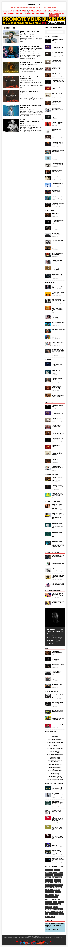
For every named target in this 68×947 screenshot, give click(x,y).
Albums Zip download (55, 780)
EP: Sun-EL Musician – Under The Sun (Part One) (58, 74)
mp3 (47, 914)
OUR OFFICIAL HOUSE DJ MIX (52, 501)
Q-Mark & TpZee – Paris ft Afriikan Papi (58, 293)
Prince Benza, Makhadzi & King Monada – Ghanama (58, 323)
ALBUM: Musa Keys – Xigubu (56, 87)
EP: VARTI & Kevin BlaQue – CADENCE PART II (58, 254)
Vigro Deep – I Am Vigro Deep (57, 286)
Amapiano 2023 (57, 879)
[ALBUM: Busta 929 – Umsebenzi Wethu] (48, 192)
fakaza (57, 894)
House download (55, 773)
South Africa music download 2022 (55, 754)
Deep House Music (50, 892)
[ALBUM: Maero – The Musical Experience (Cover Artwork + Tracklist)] (48, 396)
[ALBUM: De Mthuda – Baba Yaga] (48, 186)
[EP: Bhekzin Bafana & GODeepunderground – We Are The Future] (48, 269)
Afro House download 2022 (55, 767)
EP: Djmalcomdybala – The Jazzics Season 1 (58, 221)
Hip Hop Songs (57, 904)
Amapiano (59, 877)
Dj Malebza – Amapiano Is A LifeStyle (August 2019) (58, 584)
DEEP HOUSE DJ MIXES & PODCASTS (54, 784)
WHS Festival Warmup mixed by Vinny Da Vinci (57, 787)
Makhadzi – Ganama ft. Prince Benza (57, 316)
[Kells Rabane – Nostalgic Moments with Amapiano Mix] (48, 861)
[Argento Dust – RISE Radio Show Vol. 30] (48, 846)
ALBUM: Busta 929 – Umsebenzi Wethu (56, 191)
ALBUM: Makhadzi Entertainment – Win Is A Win (57, 109)
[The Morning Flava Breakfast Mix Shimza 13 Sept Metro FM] (48, 796)
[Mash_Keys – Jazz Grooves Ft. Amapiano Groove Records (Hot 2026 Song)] (48, 55)
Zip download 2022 (55, 752)
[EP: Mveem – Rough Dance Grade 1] (48, 242)
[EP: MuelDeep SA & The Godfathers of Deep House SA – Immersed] (48, 277)
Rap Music (55, 914)
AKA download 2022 (55, 749)
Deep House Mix (56, 889)
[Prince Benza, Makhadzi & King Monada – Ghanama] (48, 325)
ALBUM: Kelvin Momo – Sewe (57, 157)
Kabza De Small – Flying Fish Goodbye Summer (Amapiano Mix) (57, 704)
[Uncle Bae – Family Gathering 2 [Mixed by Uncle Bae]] (48, 853)
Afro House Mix (49, 875)
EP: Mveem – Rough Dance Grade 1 (58, 241)
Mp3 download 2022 (55, 751)
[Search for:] (55, 32)
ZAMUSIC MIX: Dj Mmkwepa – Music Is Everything (58, 601)
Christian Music (58, 884)
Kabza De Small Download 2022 (55, 739)
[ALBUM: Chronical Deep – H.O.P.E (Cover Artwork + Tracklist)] (48, 365)
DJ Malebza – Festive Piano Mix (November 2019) (58, 556)
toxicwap (61, 914)
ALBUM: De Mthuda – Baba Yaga (58, 184)
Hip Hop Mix (61, 901)
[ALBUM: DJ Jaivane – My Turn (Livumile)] (48, 199)
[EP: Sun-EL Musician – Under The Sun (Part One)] (48, 76)
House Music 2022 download (55, 777)
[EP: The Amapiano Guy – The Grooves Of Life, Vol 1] (48, 48)
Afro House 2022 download (55, 776)
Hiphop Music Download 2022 (55, 766)
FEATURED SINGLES (50, 283)
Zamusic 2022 (55, 736)
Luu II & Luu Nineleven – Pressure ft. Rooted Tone (31, 77)
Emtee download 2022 (55, 757)
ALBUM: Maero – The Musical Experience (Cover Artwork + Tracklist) (58, 395)
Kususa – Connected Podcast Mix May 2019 (57, 811)
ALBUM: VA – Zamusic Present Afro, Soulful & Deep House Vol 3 (57, 479)
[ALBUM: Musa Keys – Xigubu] (48, 89)
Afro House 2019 (49, 872)
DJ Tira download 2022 (55, 758)
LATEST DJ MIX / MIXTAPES (52, 691)
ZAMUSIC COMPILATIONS (52, 474)
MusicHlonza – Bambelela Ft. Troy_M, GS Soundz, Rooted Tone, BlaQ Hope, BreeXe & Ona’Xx (31, 48)
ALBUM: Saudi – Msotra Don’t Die (57, 177)
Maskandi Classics (50, 909)
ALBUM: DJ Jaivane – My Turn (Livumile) (57, 197)
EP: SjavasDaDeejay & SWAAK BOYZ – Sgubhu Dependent (57, 95)
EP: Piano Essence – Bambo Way (58, 227)
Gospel (47, 897)
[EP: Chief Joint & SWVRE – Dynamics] (48, 249)
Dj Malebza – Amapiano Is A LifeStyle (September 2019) (58, 576)
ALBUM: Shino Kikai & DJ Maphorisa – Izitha (57, 171)
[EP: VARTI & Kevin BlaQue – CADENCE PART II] (48, 256)
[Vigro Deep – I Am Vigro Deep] (48, 288)
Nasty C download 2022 (54, 747)
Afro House (57, 870)
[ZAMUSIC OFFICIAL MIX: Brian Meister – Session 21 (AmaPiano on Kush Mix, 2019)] (48, 535)
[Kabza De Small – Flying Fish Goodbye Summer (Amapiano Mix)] (48, 705)
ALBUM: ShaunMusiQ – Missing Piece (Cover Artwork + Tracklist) (57, 387)
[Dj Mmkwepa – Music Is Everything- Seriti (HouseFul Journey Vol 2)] (48, 596)
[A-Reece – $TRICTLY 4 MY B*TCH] (48, 345)
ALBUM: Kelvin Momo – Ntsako (57, 130)
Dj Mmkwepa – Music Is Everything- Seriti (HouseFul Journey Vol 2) (57, 594)
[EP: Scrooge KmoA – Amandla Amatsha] (48, 236)
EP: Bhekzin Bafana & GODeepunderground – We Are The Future (58, 268)
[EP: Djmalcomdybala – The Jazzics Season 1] (48, 223)
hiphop (55, 901)
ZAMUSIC (29, 34)
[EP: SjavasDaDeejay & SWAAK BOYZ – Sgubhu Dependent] (48, 96)
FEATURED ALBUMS (50, 402)
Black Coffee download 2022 (55, 760)
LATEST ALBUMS (49, 210)
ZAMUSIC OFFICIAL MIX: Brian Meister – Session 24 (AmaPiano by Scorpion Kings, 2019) (58, 506)
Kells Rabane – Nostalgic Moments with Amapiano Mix (58, 859)
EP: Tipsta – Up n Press (57, 260)
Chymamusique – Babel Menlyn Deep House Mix (57, 725)
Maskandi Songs (58, 911)
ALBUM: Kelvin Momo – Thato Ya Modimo (57, 102)
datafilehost (58, 887)
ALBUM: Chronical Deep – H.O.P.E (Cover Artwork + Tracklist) (57, 364)
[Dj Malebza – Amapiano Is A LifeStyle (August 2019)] (48, 585)
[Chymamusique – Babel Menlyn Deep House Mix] (48, 727)
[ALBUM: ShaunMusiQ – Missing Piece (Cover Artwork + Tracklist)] (48, 389)
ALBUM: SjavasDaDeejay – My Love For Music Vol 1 (58, 164)
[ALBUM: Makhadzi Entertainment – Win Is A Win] (48, 110)
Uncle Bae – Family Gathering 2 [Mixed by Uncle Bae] (57, 852)
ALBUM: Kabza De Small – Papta (57, 40)
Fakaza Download (55, 761)
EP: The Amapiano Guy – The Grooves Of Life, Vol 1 (58, 46)
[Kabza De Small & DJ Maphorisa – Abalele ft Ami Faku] (48, 302)
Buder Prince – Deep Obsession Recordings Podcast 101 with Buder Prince (57, 836)
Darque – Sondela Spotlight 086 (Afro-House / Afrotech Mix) (58, 696)
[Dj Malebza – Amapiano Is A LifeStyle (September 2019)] (48, 578)
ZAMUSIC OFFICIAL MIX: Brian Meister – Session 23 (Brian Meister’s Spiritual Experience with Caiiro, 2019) (58, 516)
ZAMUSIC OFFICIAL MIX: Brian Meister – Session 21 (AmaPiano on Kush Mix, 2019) (58, 534)
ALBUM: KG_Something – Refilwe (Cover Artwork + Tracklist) (57, 380)
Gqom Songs (49, 901)
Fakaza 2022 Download (55, 763)
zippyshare (51, 916)
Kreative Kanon (44, 940)
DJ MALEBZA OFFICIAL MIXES (52, 552)
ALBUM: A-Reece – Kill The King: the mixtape (58, 151)
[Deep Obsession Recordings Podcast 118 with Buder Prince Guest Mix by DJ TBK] (48, 819)
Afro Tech (48, 877)
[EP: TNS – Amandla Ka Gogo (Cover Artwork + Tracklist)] (48, 373)
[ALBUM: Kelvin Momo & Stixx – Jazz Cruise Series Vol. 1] (48, 145)
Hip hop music (49, 904)
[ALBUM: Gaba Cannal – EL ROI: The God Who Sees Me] (48, 83)
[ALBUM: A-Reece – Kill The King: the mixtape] (48, 153)
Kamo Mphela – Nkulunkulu (58, 329)
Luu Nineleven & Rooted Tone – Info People (31, 106)
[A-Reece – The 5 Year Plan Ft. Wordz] (48, 338)
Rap (50, 914)
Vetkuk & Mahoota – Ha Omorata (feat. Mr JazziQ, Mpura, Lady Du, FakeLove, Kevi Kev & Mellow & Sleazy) (58, 352)
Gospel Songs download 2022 (55, 769)
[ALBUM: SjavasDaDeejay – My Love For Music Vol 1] (48, 166)
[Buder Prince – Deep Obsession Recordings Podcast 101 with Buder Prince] (48, 837)
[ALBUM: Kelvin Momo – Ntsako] (48, 131)
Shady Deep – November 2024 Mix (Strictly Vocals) (57, 711)
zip (46, 916)
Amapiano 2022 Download (55, 741)
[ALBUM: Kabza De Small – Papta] (48, 42)
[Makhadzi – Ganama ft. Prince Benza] (48, 318)
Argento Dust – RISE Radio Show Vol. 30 (58, 844)
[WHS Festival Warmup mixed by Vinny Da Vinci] (48, 789)
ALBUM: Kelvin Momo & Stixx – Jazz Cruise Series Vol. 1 (57, 143)
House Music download (54, 774)
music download (55, 755)
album (53, 877)
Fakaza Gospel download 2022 (55, 770)
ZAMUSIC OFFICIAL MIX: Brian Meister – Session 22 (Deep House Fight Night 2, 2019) (58, 525)
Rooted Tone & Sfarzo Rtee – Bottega (30, 32)
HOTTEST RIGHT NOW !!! (51, 36)
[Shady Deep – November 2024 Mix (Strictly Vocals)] (48, 713)
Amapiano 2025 (49, 882)
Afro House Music (59, 875)
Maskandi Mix (59, 909)
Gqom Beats (56, 899)
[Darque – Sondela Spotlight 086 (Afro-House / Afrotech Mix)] (48, 697)
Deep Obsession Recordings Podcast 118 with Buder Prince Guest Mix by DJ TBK (57, 818)
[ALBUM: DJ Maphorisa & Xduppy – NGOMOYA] (48, 125)
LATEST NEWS (48, 360)
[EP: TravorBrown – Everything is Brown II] (48, 216)
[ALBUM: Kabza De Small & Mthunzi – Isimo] (48, 206)
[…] (25, 41)
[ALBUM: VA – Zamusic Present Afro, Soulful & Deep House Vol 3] (48, 480)
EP (53, 894)
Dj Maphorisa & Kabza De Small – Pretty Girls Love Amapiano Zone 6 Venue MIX (57, 308)
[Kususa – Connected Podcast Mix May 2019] (48, 813)
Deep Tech (58, 892)
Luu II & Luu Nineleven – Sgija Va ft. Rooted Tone (31, 92)
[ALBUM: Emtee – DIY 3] (48, 138)
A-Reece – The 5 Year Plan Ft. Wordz (58, 336)
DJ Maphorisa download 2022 (55, 764)
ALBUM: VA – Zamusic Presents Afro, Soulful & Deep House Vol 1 (57, 494)
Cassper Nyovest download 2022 (55, 748)
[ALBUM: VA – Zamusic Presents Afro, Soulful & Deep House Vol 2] (48, 488)
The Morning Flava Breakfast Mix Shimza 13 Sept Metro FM (57, 795)
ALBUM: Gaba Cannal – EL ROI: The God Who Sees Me (58, 81)
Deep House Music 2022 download (55, 779)
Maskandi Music (49, 911)
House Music (48, 906)
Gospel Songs (49, 899)
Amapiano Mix (57, 882)
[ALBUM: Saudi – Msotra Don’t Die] (48, 179)
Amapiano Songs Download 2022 (55, 742)
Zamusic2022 (55, 738)
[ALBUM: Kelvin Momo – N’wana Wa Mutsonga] (48, 63)
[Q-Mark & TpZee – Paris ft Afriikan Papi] (48, 295)
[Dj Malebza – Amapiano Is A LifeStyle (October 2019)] (48, 564)
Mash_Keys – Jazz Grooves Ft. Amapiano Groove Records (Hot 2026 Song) (58, 54)
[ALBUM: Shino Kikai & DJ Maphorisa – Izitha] (48, 172)
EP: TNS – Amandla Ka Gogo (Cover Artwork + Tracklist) (57, 372)
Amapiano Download (55, 744)
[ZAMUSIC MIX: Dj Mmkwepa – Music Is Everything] (48, 603)
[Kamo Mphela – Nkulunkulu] (48, 332)
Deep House (48, 889)
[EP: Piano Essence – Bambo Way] (48, 229)
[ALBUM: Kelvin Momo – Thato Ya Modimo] (48, 104)
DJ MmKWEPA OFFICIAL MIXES (52, 590)
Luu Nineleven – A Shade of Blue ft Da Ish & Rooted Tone (31, 63)
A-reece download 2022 (54, 745)
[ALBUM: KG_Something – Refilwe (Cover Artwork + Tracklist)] (48, 381)
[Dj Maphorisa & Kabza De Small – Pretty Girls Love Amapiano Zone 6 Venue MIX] (48, 309)
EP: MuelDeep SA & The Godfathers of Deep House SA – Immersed (58, 276)
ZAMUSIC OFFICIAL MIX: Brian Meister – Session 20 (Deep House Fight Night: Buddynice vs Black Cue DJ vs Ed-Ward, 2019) (58, 544)
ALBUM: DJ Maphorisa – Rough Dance (57, 116)
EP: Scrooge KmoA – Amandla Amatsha (56, 234)
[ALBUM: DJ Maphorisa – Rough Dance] (48, 118)
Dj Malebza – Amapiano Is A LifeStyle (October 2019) (58, 562)
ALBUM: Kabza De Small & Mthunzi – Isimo (58, 204)
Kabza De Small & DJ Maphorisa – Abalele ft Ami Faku (58, 300)
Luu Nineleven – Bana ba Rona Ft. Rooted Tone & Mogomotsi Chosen (31, 121)
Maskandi (55, 906)
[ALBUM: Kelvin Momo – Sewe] (48, 159)
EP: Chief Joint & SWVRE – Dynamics (57, 247)
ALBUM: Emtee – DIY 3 (57, 135)
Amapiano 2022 (49, 879)
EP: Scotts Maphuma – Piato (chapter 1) (57, 67)
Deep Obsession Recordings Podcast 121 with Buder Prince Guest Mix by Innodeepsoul (57, 803)
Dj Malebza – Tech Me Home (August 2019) (57, 569)
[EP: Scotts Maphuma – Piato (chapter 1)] (48, 69)
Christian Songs (49, 887)
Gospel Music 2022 (55, 772)
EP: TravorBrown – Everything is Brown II (57, 214)
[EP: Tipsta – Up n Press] (48, 262)
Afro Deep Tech (49, 870)
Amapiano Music (49, 884)
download (48, 894)
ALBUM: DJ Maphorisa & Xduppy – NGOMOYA (57, 123)
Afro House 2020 (58, 872)
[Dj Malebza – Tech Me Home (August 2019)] (48, 571)
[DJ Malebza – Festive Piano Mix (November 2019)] (48, 558)
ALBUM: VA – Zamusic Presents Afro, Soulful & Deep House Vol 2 (57, 487)
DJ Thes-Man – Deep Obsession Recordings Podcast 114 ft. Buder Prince (57, 827)
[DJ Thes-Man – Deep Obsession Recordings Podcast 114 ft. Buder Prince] (48, 828)
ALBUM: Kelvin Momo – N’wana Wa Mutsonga (57, 61)
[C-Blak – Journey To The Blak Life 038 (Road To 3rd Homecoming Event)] (48, 719)
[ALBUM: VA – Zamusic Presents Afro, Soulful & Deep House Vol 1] (48, 495)
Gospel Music (54, 897)
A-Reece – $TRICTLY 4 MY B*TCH (57, 343)
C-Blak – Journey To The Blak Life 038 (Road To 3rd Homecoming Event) (58, 718)
